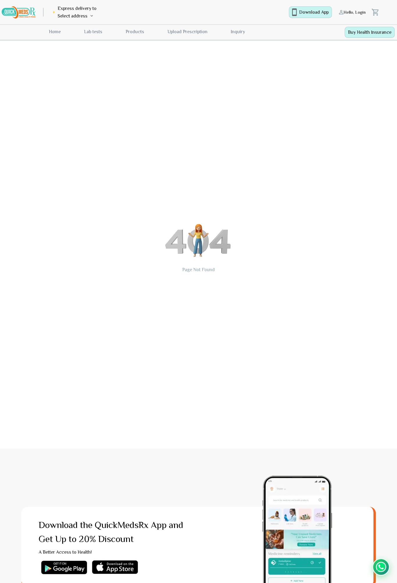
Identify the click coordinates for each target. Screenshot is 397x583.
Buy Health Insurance (369, 32)
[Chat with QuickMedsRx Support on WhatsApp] (381, 567)
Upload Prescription (187, 31)
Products (135, 31)
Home (55, 31)
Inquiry (238, 31)
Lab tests (93, 31)
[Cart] (375, 12)
